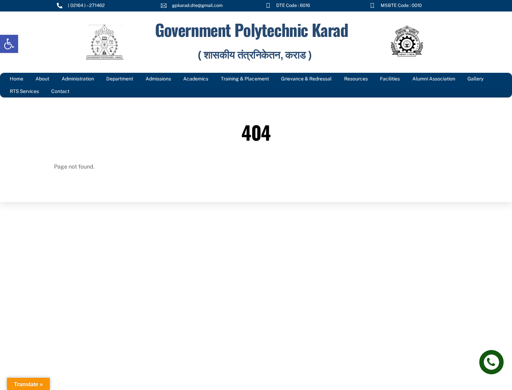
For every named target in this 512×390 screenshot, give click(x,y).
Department (119, 78)
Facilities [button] (390, 78)
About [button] (42, 78)
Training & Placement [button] (245, 78)
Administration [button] (78, 78)
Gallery (475, 78)
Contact (60, 91)
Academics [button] (195, 78)
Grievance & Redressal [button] (306, 78)
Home (16, 78)
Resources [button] (356, 78)
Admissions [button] (158, 78)
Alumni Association (433, 78)
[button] (9, 44)
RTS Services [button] (24, 91)
